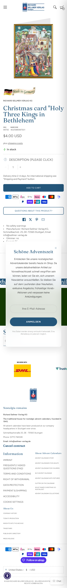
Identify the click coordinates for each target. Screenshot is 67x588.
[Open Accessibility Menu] (7, 575)
